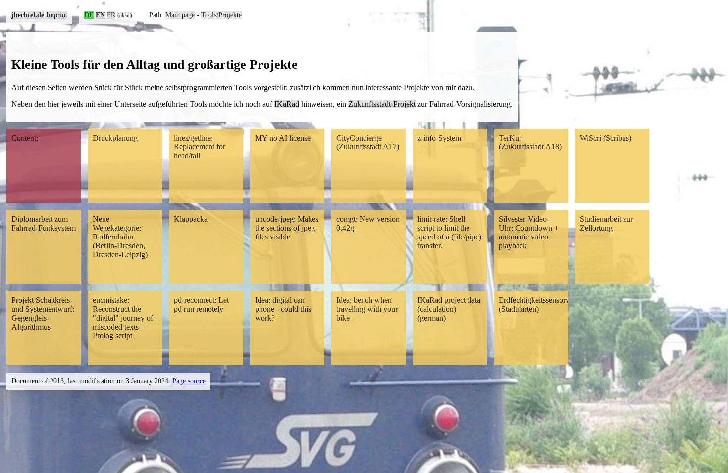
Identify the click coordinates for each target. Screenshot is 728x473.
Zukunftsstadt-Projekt (382, 104)
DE (89, 15)
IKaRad (286, 104)
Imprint (56, 15)
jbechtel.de (27, 15)
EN (100, 15)
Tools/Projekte (221, 15)
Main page (180, 15)
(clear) (124, 15)
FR (111, 15)
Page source (189, 381)
